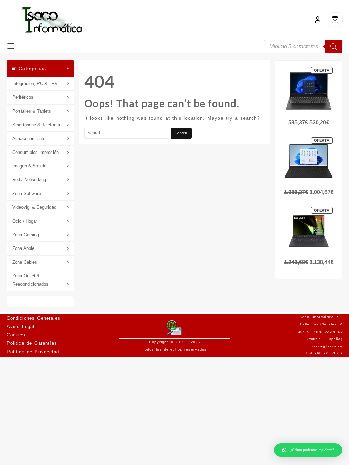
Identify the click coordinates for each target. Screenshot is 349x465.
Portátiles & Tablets (31, 111)
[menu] (11, 46)
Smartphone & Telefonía (36, 124)
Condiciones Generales (33, 318)
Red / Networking (29, 179)
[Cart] (335, 20)
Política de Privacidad (33, 351)
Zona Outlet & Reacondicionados (30, 279)
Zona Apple (23, 248)
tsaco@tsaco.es (327, 346)
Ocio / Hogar (24, 221)
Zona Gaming (25, 234)
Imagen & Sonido (29, 166)
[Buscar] (333, 46)
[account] (318, 20)
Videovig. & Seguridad (34, 207)
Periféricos (22, 97)
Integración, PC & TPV (35, 83)
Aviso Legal (20, 326)
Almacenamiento (28, 138)
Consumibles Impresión (35, 152)
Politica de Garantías (32, 343)
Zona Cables (24, 262)
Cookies (16, 334)
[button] (308, 450)
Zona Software (26, 193)
